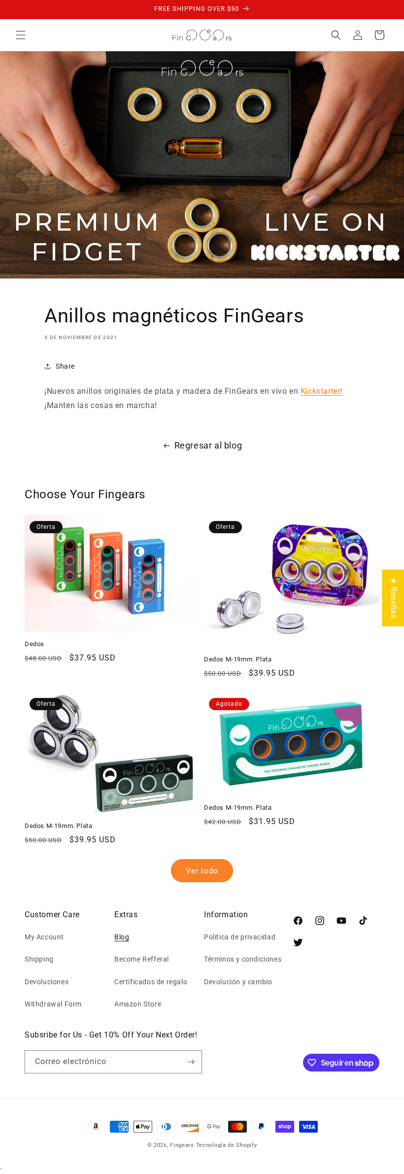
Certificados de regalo (150, 982)
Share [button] (65, 366)
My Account (44, 937)
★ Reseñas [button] (393, 598)
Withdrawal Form (53, 1004)
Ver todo (202, 870)
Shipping (39, 959)
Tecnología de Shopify (226, 1145)
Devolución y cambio (238, 982)
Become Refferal (141, 959)
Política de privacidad (239, 937)
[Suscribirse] (191, 1061)
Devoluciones (46, 982)
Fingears (182, 1145)
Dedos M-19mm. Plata (237, 659)
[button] (21, 35)
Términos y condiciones (242, 959)
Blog (121, 937)
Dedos (34, 644)
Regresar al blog (208, 445)
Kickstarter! (322, 391)
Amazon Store (137, 1004)
